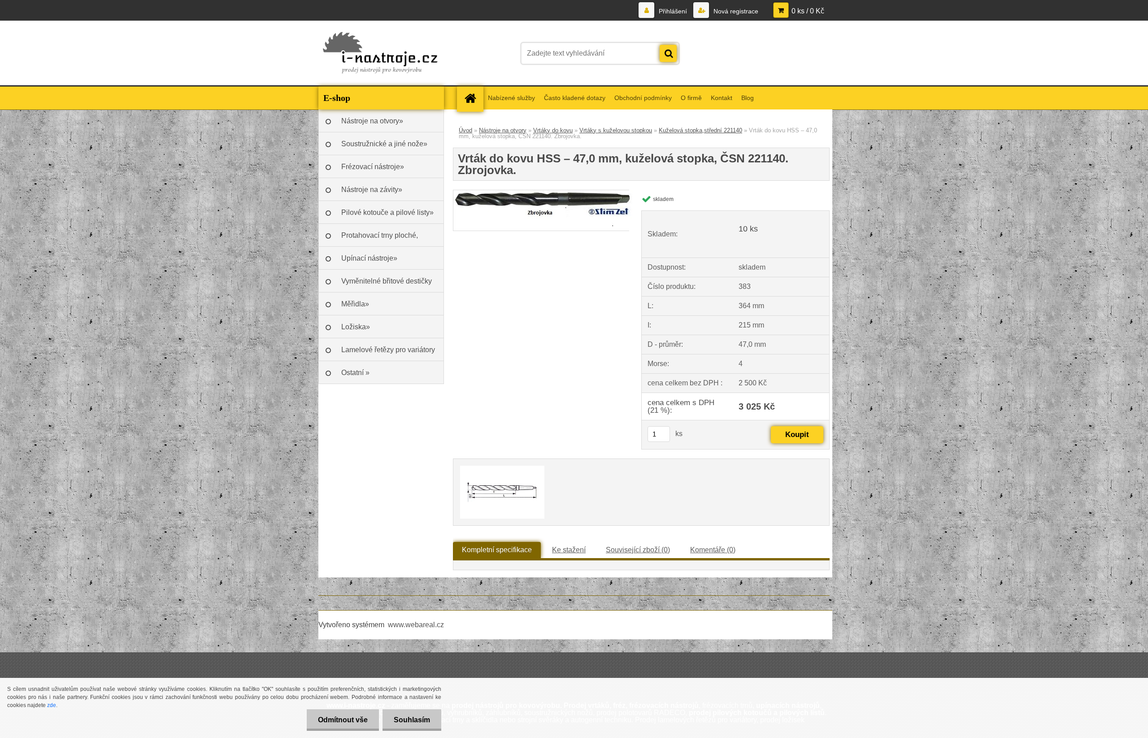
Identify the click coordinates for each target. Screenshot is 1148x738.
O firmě (691, 97)
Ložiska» (355, 327)
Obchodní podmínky (643, 97)
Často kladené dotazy (574, 97)
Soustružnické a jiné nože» (384, 144)
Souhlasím (412, 720)
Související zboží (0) (638, 550)
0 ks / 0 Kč (807, 11)
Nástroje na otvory (502, 130)
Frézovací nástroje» (372, 166)
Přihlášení (673, 11)
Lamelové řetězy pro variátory (388, 350)
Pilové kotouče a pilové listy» (387, 212)
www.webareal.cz (416, 625)
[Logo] (380, 53)
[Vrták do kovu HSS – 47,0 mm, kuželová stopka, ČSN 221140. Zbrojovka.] (545, 193)
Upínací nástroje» (369, 258)
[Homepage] (473, 98)
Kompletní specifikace (497, 550)
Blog (747, 97)
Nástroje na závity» (371, 189)
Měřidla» (355, 304)
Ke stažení (569, 550)
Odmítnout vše (343, 720)
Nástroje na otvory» (372, 121)
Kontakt (721, 97)
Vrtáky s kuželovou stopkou (615, 130)
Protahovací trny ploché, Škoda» (379, 239)
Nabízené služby (511, 97)
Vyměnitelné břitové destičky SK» (386, 285)
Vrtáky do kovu (553, 130)
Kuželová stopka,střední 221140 (700, 130)
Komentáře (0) (712, 550)
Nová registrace (735, 11)
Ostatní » (355, 372)
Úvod (465, 130)
